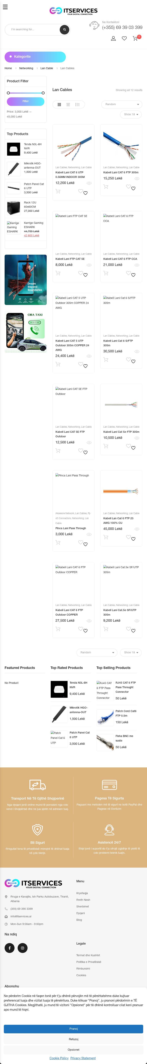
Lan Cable (47, 68)
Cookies (81, 975)
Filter (26, 101)
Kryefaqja (82, 893)
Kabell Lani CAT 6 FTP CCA (120, 259)
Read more (58, 192)
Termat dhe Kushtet (88, 955)
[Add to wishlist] (82, 192)
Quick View (89, 183)
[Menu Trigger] (5, 7)
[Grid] (59, 104)
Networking (26, 68)
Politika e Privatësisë (88, 962)
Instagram (23, 950)
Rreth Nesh (83, 900)
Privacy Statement (83, 1058)
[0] (137, 39)
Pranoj (73, 1029)
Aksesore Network (65, 513)
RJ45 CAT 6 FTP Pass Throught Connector (126, 688)
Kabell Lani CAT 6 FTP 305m (120, 172)
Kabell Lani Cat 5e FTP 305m (121, 432)
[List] (77, 104)
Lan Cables (61, 167)
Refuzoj (73, 1039)
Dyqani (80, 913)
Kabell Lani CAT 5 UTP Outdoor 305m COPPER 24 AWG (72, 346)
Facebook (10, 950)
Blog (79, 920)
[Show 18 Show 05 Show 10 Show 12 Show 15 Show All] (131, 114)
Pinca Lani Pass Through (71, 528)
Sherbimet (82, 907)
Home (8, 68)
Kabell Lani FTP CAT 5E (70, 259)
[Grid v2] (68, 104)
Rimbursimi (83, 969)
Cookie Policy (59, 1058)
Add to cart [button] (105, 187)
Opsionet (73, 1050)
